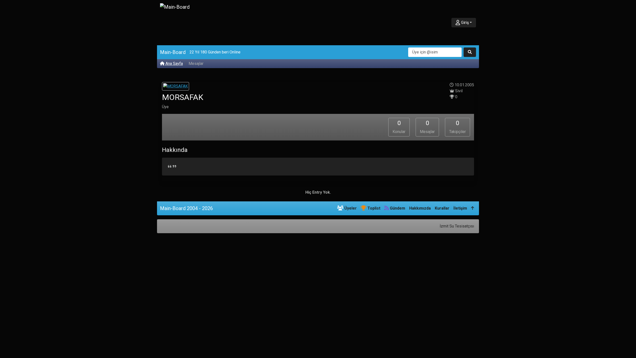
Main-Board (173, 52)
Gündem (397, 208)
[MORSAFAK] (175, 87)
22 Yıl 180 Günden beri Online (215, 52)
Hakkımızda (420, 208)
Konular (399, 127)
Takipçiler (457, 127)
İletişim (460, 208)
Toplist (373, 208)
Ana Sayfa (173, 63)
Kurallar (442, 208)
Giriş (464, 22)
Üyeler (350, 208)
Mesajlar (427, 127)
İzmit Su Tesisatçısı (457, 226)
